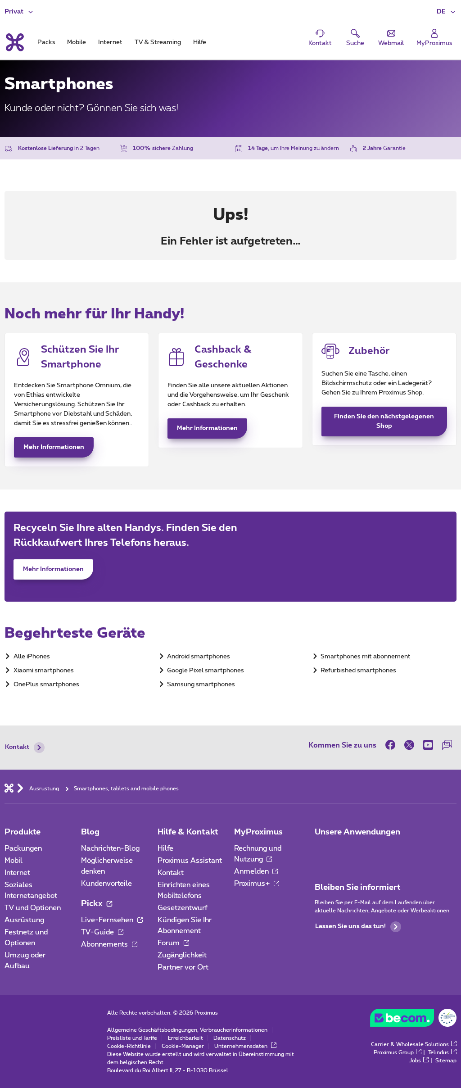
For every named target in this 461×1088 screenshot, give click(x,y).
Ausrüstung (24, 920)
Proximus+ (253, 883)
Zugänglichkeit (182, 955)
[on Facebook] (392, 745)
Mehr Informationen (53, 447)
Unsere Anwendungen (357, 832)
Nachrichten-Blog (110, 848)
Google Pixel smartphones (205, 670)
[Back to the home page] (14, 42)
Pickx (92, 904)
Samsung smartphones (201, 684)
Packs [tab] (46, 42)
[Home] (9, 787)
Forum (169, 943)
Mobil (14, 860)
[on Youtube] (428, 745)
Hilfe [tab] (199, 42)
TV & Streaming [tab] (158, 42)
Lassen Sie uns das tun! (350, 926)
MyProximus (258, 832)
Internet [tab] (110, 42)
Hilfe (165, 848)
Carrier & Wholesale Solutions (410, 1044)
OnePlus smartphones (46, 684)
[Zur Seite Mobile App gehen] (323, 851)
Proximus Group (394, 1052)
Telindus (438, 1052)
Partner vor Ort (183, 967)
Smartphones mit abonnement (366, 656)
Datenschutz (229, 1038)
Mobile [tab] (76, 42)
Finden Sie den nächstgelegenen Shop (384, 421)
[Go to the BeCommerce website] (413, 1020)
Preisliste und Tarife (132, 1038)
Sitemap (445, 1060)
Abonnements (105, 944)
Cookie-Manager (183, 1046)
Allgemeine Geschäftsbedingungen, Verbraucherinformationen (187, 1030)
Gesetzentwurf (183, 907)
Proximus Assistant (190, 860)
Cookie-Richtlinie (129, 1046)
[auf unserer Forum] (447, 745)
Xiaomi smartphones (44, 670)
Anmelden (252, 871)
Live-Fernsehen (108, 920)
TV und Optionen (33, 907)
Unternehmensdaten (241, 1046)
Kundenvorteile (106, 883)
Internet (17, 872)
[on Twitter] (409, 745)
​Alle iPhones (32, 656)
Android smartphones (198, 656)
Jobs (415, 1060)
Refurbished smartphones (358, 670)
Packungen (23, 848)
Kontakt (17, 747)
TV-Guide (98, 932)
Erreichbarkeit (185, 1038)
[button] (446, 12)
